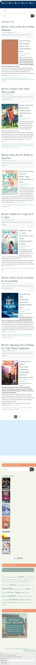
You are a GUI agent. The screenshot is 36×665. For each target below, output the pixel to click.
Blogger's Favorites (6, 97)
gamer (25, 407)
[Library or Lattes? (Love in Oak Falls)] (6, 528)
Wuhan (17, 409)
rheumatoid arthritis (20, 145)
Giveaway (15, 589)
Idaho (10, 335)
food (32, 144)
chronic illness (12, 144)
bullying (8, 581)
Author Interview (13, 577)
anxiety (14, 334)
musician (24, 268)
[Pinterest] (17, 3)
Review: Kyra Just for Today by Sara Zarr (17, 156)
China (8, 407)
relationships (5, 599)
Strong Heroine (12, 602)
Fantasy (18, 585)
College (17, 581)
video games (13, 409)
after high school (8, 334)
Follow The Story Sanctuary (8, 655)
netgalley (29, 268)
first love (29, 144)
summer (20, 602)
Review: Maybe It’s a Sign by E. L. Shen (18, 215)
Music (20, 268)
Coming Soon (8, 476)
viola (3, 270)
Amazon (21, 53)
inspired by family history (16, 79)
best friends (27, 577)
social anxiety (8, 147)
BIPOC (32, 577)
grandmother (9, 145)
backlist (21, 577)
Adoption (4, 577)
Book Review (27, 579)
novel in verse (31, 79)
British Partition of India (10, 78)
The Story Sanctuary (10, 648)
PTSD (18, 335)
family (21, 78)
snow (9, 206)
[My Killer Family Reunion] (6, 554)
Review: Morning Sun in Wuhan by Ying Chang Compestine (18, 346)
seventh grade (5, 206)
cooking (18, 78)
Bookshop (27, 53)
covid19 (22, 407)
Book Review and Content (7, 34)
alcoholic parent (8, 204)
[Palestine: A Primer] (6, 541)
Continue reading (14, 75)
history (31, 589)
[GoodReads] (25, 3)
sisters (3, 147)
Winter (11, 337)
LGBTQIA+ (10, 592)
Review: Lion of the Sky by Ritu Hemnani (18, 28)
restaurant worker (23, 335)
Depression (28, 334)
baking (6, 144)
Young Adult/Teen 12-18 (7, 99)
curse (28, 581)
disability (21, 144)
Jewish (3, 592)
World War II (4, 604)
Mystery (4, 596)
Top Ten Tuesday (26, 602)
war (32, 602)
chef (6, 407)
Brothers (4, 581)
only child (30, 204)
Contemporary (25, 97)
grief (14, 145)
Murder (23, 592)
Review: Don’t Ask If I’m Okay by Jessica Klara (17, 279)
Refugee (3, 81)
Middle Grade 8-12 (22, 34)
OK (32, 15)
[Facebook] (4, 3)
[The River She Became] (6, 489)
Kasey (4, 32)
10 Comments (30, 227)
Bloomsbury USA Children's (9, 579)
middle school (25, 204)
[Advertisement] (18, 438)
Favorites (23, 585)
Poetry (28, 34)
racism (25, 596)
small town (5, 602)
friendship (25, 78)
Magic (17, 592)
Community (19, 334)
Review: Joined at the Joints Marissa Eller (15, 90)
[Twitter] (11, 3)
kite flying (25, 79)
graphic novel (22, 589)
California (13, 581)
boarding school (20, 579)
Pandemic (7, 409)
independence (5, 79)
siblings (31, 145)
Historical (15, 34)
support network (5, 337)
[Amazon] (32, 3)
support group (14, 147)
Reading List (30, 596)
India (9, 79)
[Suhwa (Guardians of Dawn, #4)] (6, 515)
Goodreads (22, 55)
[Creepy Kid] (6, 502)
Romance (31, 97)
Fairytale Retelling (5, 585)
